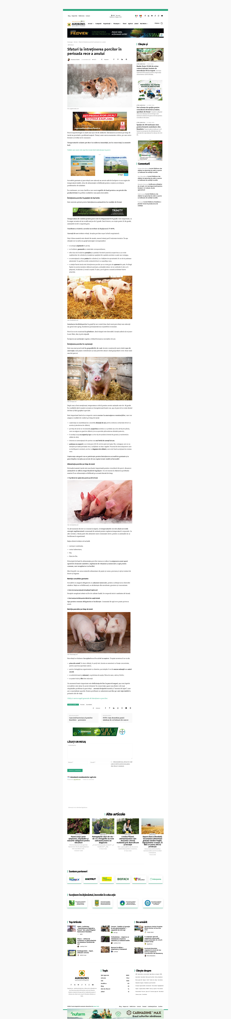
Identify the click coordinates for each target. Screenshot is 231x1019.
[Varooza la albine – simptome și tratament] (105, 949)
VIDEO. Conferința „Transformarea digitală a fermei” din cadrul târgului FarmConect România (86, 929)
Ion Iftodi (116, 951)
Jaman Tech (96, 1006)
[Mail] (151, 16)
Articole (76, 42)
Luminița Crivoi (83, 946)
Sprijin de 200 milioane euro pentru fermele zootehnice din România (149, 127)
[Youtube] (162, 16)
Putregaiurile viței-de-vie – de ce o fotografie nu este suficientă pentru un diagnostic (103, 840)
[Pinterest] (118, 59)
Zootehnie (89, 704)
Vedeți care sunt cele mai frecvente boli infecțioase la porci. (89, 150)
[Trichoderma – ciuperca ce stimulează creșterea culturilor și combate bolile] (105, 939)
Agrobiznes (150, 944)
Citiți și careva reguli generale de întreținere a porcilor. (87, 698)
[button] (159, 23)
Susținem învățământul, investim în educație (92, 895)
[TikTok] (155, 16)
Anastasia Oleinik (75, 59)
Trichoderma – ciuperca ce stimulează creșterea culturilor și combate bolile (120, 938)
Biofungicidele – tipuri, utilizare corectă (85, 952)
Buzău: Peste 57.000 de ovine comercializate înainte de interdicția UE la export (147, 68)
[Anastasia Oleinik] (69, 59)
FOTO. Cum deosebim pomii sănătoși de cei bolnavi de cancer (115, 719)
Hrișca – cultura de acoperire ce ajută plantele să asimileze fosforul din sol (86, 941)
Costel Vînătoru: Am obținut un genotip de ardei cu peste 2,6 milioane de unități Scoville (150, 170)
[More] (126, 59)
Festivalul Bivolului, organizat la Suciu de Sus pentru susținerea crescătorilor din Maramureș (153, 951)
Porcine (82, 704)
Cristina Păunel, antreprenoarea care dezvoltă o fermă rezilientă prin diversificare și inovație (128, 841)
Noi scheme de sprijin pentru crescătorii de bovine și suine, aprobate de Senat (148, 110)
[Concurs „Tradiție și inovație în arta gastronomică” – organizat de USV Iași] (105, 929)
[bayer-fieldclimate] (115, 33)
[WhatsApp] (158, 16)
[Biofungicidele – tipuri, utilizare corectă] (71, 953)
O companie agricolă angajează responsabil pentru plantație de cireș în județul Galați (153, 939)
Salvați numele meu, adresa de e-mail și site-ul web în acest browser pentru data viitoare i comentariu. (121, 764)
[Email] (122, 708)
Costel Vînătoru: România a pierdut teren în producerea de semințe (149, 203)
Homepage (70, 42)
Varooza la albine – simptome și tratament (119, 948)
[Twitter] (85, 985)
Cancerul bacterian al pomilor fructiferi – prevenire (80, 719)
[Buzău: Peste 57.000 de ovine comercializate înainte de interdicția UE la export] (150, 55)
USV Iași (115, 932)
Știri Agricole (141, 64)
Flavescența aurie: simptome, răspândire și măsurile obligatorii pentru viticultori (78, 840)
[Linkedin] (148, 16)
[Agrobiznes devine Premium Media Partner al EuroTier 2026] (138, 929)
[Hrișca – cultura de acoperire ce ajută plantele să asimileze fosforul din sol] (71, 941)
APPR (81, 934)
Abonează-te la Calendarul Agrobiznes (77, 807)
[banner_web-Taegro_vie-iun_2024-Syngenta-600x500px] (116, 166)
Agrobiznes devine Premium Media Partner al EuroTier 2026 (153, 928)
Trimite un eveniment (88, 779)
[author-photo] (78, 934)
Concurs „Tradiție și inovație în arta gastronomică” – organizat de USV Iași (120, 928)
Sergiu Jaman (150, 932)
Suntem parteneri (78, 871)
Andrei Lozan (83, 955)
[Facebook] (145, 16)
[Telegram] (126, 708)
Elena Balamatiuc (151, 955)
